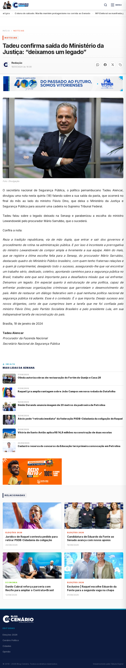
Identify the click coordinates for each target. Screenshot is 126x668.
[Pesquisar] (105, 5)
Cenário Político (11, 640)
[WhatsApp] (97, 65)
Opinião (6, 651)
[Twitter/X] (113, 65)
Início (6, 31)
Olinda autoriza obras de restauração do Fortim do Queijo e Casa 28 (59, 377)
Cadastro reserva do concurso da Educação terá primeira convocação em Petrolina (69, 446)
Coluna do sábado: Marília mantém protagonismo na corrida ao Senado (39, 13)
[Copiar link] (120, 65)
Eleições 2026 (10, 634)
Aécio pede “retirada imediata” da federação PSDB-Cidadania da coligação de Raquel (70, 418)
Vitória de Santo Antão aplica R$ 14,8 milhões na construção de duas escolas (65, 432)
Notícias (18, 31)
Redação (16, 62)
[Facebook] (105, 65)
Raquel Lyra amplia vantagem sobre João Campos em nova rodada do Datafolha (66, 391)
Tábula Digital (117, 664)
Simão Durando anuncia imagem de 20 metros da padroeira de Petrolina (61, 405)
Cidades (7, 646)
